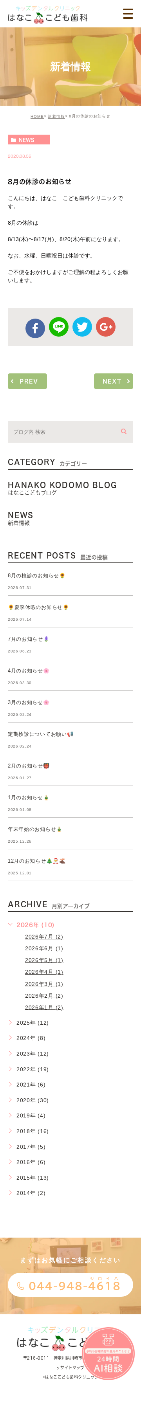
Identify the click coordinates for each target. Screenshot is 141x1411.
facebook (35, 328)
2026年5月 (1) (44, 960)
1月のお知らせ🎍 (29, 797)
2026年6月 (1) (44, 948)
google (106, 327)
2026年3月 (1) (44, 983)
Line (59, 327)
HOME (37, 116)
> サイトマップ (70, 1368)
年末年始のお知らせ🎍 (35, 829)
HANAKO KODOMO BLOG (62, 488)
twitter (82, 327)
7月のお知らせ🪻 (29, 639)
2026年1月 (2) (44, 1007)
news (26, 139)
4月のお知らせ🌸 (29, 671)
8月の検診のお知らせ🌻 (37, 575)
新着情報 (56, 116)
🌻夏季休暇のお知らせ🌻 (38, 607)
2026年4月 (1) (44, 972)
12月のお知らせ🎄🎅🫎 (37, 861)
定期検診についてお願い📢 (40, 734)
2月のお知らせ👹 (29, 766)
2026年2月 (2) (44, 995)
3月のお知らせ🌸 (29, 702)
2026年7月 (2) (44, 936)
